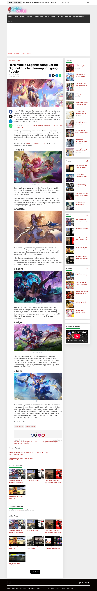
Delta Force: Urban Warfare (14, 564)
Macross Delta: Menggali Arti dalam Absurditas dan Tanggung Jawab (81, 175)
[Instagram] (39, 435)
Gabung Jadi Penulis (53, 588)
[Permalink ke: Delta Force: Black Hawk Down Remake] (35, 541)
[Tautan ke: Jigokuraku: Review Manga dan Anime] (70, 96)
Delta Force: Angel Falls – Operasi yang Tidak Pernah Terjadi (20, 459)
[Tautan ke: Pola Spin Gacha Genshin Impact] (70, 77)
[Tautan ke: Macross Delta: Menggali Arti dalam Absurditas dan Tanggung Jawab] (70, 178)
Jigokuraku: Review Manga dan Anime (81, 93)
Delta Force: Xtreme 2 (42, 452)
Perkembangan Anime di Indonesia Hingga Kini (81, 131)
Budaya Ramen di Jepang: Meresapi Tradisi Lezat (80, 301)
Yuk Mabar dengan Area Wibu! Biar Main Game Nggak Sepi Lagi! (21, 453)
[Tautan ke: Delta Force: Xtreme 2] (70, 231)
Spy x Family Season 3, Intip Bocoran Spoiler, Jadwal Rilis (81, 103)
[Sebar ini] (50, 75)
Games (10, 76)
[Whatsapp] (60, 75)
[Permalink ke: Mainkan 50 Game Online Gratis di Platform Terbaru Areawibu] (53, 541)
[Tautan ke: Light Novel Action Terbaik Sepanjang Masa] (70, 86)
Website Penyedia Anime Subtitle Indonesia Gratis (80, 66)
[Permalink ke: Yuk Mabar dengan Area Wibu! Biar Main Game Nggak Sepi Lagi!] (17, 474)
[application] (77, 336)
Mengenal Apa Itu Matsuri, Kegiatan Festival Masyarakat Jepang (81, 283)
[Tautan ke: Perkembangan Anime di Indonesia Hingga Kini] (70, 133)
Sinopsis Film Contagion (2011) (52, 441)
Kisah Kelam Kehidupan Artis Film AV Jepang (81, 140)
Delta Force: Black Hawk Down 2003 (16, 497)
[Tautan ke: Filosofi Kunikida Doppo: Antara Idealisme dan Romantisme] (70, 206)
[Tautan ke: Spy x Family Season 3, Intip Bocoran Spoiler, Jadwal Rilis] (70, 105)
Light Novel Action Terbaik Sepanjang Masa (81, 84)
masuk (18, 510)
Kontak (63, 588)
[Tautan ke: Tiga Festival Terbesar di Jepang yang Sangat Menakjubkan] (70, 276)
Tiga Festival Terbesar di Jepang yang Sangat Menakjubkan (81, 273)
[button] (88, 2)
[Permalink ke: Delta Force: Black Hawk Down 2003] (17, 490)
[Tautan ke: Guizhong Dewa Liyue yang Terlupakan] (70, 152)
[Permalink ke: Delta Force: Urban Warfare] (17, 557)
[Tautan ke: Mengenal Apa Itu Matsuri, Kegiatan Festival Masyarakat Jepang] (70, 285)
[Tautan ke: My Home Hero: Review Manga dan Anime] (70, 114)
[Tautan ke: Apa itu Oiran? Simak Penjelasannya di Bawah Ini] (70, 294)
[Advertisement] (48, 37)
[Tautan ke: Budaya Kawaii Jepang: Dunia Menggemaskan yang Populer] (70, 313)
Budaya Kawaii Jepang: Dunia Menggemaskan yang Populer (80, 311)
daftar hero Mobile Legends (36, 143)
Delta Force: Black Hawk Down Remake (34, 547)
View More (35, 572)
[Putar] (69, 341)
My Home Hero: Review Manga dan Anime (81, 112)
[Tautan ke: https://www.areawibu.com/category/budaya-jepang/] (87, 269)
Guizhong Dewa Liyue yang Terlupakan (81, 149)
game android (19, 426)
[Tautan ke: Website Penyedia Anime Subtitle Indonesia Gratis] (70, 68)
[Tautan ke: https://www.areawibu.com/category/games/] (87, 215)
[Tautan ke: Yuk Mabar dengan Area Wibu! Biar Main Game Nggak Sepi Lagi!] (70, 222)
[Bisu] (83, 341)
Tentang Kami (41, 588)
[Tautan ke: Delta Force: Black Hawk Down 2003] (70, 250)
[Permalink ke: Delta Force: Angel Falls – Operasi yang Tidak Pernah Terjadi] (53, 474)
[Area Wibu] (17, 9)
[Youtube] (43, 435)
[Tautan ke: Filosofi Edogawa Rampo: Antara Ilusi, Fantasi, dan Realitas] (70, 187)
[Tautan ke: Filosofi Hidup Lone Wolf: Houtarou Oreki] (70, 168)
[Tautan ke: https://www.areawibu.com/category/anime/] (87, 161)
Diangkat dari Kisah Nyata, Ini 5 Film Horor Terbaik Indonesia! (25, 441)
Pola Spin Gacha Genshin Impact (80, 75)
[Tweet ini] (53, 75)
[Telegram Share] (56, 75)
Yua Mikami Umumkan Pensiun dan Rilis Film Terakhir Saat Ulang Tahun (81, 121)
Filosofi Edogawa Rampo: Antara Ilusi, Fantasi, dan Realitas (81, 185)
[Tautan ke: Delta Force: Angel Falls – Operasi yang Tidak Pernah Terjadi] (70, 241)
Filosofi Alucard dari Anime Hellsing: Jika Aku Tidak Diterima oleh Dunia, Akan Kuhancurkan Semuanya (81, 194)
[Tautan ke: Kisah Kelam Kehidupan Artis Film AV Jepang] (70, 142)
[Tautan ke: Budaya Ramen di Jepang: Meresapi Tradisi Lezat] (70, 304)
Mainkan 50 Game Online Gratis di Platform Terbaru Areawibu (53, 547)
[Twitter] (35, 435)
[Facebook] (32, 435)
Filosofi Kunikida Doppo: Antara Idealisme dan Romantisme (80, 203)
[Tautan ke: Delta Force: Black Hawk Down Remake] (70, 259)
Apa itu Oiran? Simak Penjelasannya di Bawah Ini (81, 292)
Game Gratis (70, 588)
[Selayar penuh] (86, 341)
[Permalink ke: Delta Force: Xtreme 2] (35, 474)
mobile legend (30, 426)
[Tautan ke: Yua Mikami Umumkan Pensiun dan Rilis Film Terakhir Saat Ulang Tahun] (70, 124)
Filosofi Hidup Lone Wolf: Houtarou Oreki (81, 166)
